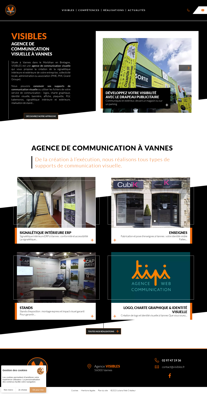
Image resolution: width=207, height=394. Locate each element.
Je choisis (22, 390)
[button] (109, 68)
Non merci (8, 390)
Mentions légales (88, 390)
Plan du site (103, 390)
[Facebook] (169, 375)
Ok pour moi (38, 390)
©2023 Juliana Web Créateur (123, 390)
